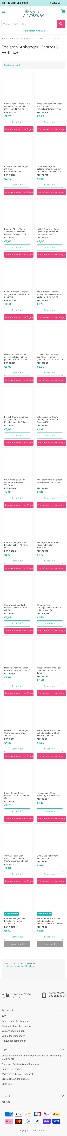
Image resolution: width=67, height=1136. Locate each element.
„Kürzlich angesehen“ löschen (20, 966)
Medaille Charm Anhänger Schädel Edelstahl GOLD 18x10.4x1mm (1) (48, 733)
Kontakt (6, 1101)
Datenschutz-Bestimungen (16, 1021)
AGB (4, 1016)
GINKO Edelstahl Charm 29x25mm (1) (47, 857)
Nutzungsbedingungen (14, 1040)
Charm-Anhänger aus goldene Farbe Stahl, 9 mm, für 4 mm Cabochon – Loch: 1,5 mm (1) (49, 169)
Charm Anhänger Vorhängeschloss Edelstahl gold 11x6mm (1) (49, 607)
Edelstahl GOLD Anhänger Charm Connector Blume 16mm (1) (16, 733)
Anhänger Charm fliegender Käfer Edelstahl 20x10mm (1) (49, 482)
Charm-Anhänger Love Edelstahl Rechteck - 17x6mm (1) (14, 921)
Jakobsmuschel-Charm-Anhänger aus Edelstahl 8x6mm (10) (48, 419)
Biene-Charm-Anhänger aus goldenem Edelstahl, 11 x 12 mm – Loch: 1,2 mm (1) (17, 106)
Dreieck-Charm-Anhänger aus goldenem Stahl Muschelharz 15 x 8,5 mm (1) (16, 419)
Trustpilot (55, 3)
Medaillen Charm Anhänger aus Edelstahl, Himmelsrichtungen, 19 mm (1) (49, 106)
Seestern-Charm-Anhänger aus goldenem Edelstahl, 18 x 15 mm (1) (16, 294)
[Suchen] (61, 24)
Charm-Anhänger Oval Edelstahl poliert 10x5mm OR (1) (15, 607)
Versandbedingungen (13, 1030)
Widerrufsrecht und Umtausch (18, 1074)
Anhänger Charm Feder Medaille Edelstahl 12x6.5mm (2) (47, 545)
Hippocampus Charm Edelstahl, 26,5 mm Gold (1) (49, 794)
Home (5, 38)
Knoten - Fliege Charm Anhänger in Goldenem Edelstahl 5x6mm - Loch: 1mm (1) (15, 232)
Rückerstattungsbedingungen (17, 1026)
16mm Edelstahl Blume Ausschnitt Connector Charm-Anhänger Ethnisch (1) (16, 858)
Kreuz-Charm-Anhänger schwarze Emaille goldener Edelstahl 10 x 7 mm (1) (49, 294)
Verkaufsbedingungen (13, 1035)
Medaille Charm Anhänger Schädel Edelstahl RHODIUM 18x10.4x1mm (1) (50, 921)
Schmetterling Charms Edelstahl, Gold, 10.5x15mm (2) (16, 795)
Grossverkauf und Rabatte (16, 1078)
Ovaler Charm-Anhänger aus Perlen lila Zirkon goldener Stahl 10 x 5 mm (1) (50, 357)
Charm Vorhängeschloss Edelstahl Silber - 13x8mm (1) (16, 545)
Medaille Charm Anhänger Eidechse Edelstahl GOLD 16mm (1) (48, 670)
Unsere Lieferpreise (12, 1069)
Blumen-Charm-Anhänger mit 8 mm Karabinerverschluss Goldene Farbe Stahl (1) (16, 169)
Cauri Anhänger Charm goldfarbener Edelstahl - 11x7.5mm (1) (15, 482)
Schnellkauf (17, 122)
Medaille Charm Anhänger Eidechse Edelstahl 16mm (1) (17, 669)
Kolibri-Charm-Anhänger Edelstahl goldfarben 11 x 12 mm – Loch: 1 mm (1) (49, 231)
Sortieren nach (12, 65)
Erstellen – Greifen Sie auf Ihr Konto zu (22, 1064)
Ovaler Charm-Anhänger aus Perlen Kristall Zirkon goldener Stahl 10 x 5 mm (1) (17, 357)
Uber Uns (7, 1083)
